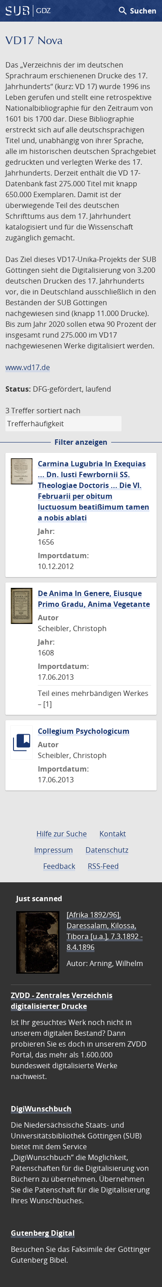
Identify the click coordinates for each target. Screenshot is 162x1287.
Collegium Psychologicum (84, 731)
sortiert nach (58, 410)
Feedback (59, 866)
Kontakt (112, 834)
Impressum (53, 850)
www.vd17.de (27, 367)
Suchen (137, 10)
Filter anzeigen (81, 442)
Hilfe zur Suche (61, 834)
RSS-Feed (103, 866)
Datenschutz (107, 850)
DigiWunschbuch (41, 1109)
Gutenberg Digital (43, 1233)
